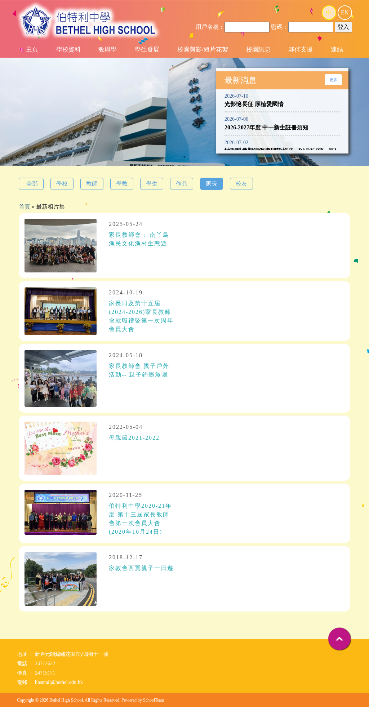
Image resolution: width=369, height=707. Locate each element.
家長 (211, 184)
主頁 (32, 49)
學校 (62, 184)
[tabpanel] (184, 127)
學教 (122, 184)
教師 (92, 184)
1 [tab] (184, 156)
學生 (151, 184)
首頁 (24, 207)
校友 (241, 184)
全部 (32, 184)
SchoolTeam (153, 700)
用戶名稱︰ (210, 27)
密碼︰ (279, 27)
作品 (181, 184)
